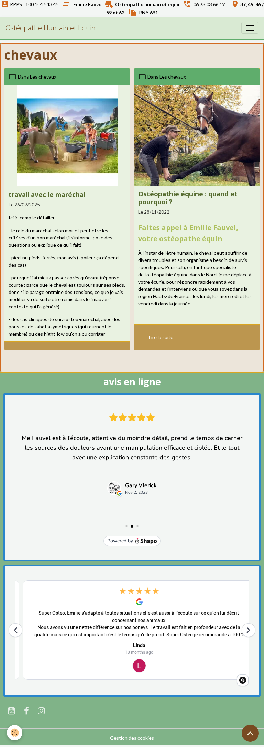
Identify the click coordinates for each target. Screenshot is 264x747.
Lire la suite (161, 337)
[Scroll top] (250, 733)
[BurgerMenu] (249, 28)
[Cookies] (14, 732)
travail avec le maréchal (47, 194)
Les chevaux (43, 77)
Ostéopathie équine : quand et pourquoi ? (188, 197)
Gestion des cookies (132, 738)
